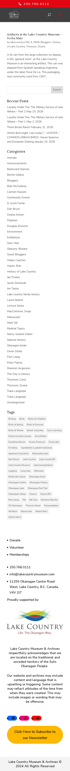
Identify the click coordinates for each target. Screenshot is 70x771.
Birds (22, 418)
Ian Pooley (13, 277)
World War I (41, 511)
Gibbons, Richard (17, 249)
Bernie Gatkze (15, 175)
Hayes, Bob (14, 266)
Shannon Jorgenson (18, 368)
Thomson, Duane (35, 46)
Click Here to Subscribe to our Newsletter (35, 734)
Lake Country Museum (19, 465)
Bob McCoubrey (17, 186)
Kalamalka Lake (40, 453)
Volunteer (17, 547)
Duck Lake (54, 442)
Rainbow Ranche (49, 499)
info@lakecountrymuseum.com (32, 574)
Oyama (33, 494)
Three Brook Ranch (18, 127)
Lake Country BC (47, 459)
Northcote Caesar (16, 476)
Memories (39, 470)
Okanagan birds (37, 476)
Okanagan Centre (17, 482)
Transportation (51, 505)
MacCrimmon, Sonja (19, 311)
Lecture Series (15, 306)
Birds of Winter (15, 430)
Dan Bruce (13, 209)
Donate (15, 540)
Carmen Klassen (16, 192)
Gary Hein (13, 243)
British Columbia (35, 430)
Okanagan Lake (16, 488)
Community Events (18, 197)
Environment (14, 231)
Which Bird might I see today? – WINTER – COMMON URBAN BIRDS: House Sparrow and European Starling (33, 137)
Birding (12, 418)
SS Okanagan (15, 505)
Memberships (19, 554)
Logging (12, 470)
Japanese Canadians (18, 453)
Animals (12, 158)
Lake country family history (23, 294)
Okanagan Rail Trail (38, 488)
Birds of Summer (35, 424)
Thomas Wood (33, 505)
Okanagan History (38, 482)
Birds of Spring (15, 424)
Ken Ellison (13, 459)
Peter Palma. (15, 362)
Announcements (17, 163)
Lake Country (29, 459)
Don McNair (40, 436)
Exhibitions (13, 237)
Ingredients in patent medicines (36, 447)
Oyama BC (45, 494)
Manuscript (13, 317)
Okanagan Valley (17, 494)
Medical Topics (16, 328)
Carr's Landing (54, 430)
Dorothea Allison (16, 442)
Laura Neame (15, 300)
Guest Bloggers (16, 254)
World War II (14, 517)
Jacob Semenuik (16, 283)
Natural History (16, 340)
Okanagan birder (17, 345)
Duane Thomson (37, 442)
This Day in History (18, 374)
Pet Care (33, 499)
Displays (12, 220)
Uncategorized (15, 402)
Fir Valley (12, 447)
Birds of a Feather (36, 418)
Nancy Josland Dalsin (19, 334)
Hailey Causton (16, 260)
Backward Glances (18, 169)
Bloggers (46, 42)
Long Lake (25, 470)
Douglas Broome (17, 226)
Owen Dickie (14, 351)
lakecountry (17, 42)
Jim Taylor (13, 288)
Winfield (12, 511)
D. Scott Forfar (16, 203)
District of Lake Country (19, 436)
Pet (24, 499)
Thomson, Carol (16, 379)
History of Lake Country (21, 271)
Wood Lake (26, 511)
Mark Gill (12, 323)
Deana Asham (15, 214)
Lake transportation (43, 465)
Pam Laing (13, 357)
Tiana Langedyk (16, 391)
